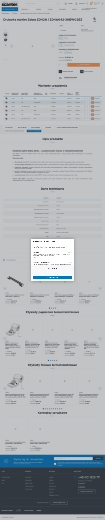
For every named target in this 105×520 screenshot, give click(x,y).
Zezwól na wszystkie (52, 277)
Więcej (34, 257)
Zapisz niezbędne (52, 273)
